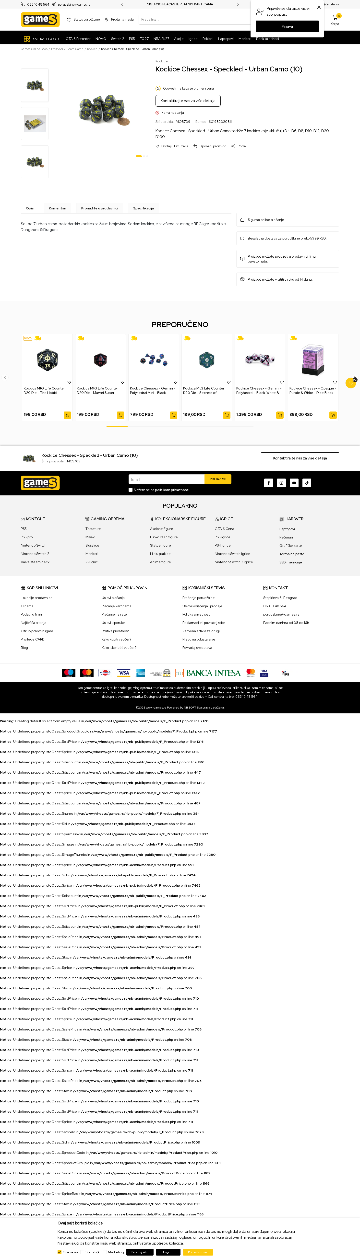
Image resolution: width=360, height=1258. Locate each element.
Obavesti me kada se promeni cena (188, 88)
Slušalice (92, 545)
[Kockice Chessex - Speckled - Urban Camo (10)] (29, 458)
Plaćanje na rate (114, 614)
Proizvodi (57, 49)
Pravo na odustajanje (198, 639)
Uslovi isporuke (113, 622)
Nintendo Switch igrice (232, 553)
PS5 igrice (222, 537)
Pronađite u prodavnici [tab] (99, 208)
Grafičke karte (290, 545)
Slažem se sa (161, 490)
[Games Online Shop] (40, 19)
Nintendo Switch (34, 545)
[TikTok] (306, 483)
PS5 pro (27, 537)
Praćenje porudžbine (198, 597)
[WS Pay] (160, 672)
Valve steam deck (35, 562)
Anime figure (160, 562)
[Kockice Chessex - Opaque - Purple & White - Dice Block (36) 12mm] (313, 360)
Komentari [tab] (57, 208)
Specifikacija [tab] (143, 208)
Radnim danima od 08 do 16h (286, 622)
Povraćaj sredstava (197, 647)
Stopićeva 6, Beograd (280, 597)
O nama (27, 606)
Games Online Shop (34, 49)
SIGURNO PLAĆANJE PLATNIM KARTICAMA (180, 4)
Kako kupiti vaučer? (116, 639)
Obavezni (70, 1252)
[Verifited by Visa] (264, 672)
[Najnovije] (28, 338)
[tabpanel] (102, 109)
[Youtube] (294, 483)
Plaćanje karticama (117, 606)
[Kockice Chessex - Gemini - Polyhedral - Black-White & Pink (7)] (260, 360)
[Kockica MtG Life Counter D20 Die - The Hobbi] (47, 360)
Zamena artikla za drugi (201, 631)
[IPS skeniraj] (285, 672)
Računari (286, 537)
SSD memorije (290, 562)
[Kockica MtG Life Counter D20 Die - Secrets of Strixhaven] (207, 360)
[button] (172, 146)
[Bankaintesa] (208, 672)
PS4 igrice (223, 545)
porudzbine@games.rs (74, 4)
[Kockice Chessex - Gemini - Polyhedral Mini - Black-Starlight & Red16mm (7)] (154, 360)
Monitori (91, 553)
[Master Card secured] (250, 672)
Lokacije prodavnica (36, 597)
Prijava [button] (287, 26)
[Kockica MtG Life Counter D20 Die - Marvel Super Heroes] (100, 360)
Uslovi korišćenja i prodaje (202, 606)
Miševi (90, 537)
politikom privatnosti (172, 490)
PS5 (24, 528)
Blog (24, 647)
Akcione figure (161, 528)
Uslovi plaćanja (113, 597)
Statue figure (160, 545)
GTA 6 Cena (224, 528)
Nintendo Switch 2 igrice (234, 562)
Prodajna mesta (122, 19)
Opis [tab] (30, 208)
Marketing (116, 1252)
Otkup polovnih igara (37, 631)
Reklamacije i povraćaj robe (203, 622)
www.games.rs (156, 707)
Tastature (93, 528)
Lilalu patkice (160, 553)
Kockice (92, 49)
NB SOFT (190, 707)
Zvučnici (91, 562)
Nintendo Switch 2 (35, 553)
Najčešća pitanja (327, 4)
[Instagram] (281, 483)
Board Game (75, 49)
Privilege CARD (33, 639)
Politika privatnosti (116, 631)
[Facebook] (268, 483)
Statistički (92, 1252)
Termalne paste (291, 554)
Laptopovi (287, 529)
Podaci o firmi (31, 614)
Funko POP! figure (164, 537)
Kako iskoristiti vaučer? (119, 647)
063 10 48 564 (38, 4)
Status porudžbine (87, 19)
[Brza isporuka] (39, 338)
